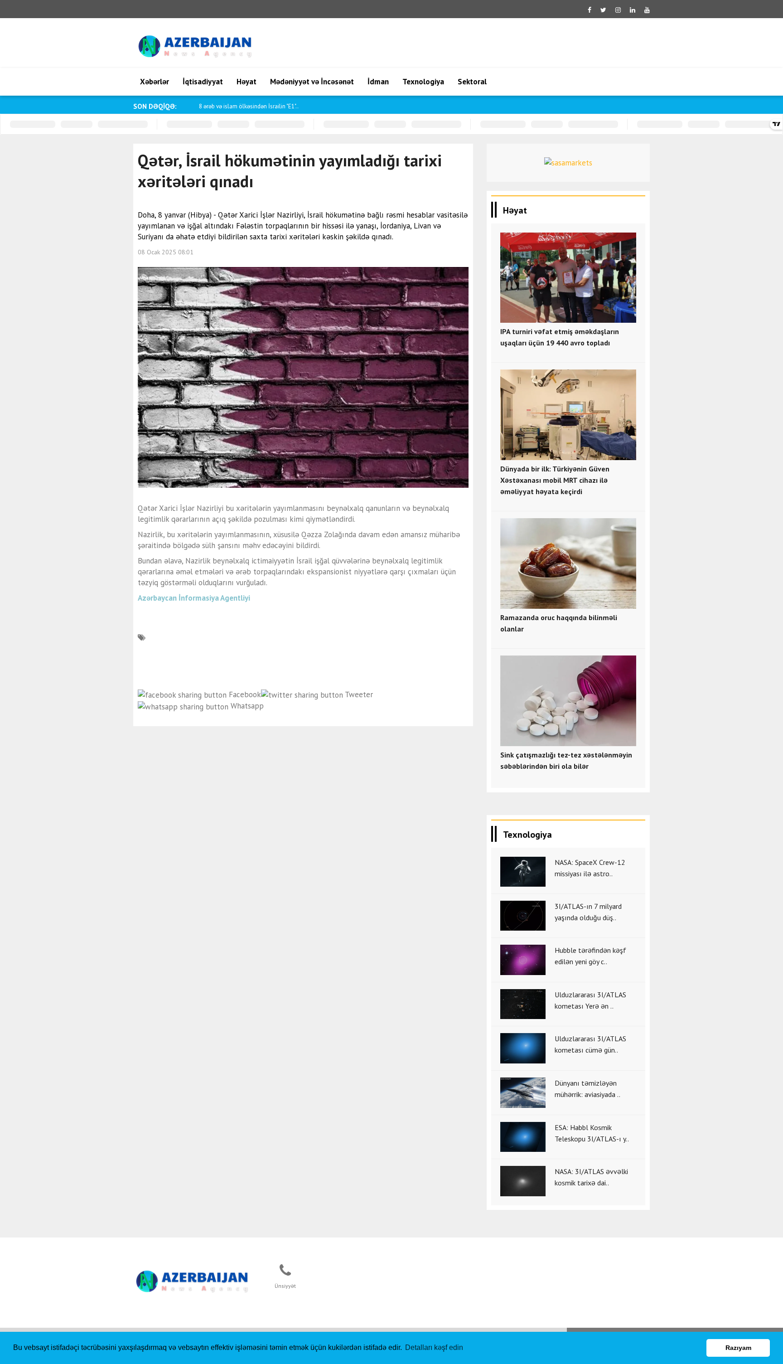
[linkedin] (632, 10)
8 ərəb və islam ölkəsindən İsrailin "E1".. (249, 106)
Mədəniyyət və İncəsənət (312, 82)
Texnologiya (423, 82)
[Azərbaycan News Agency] (192, 1280)
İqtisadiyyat (203, 82)
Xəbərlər (154, 82)
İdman (378, 82)
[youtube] (647, 10)
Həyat (246, 82)
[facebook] (589, 10)
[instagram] (618, 10)
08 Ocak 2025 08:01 (165, 252)
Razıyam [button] (738, 1347)
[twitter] (603, 10)
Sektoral (472, 82)
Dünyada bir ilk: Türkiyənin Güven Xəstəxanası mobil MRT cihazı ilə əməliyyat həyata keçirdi (554, 480)
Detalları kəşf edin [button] (434, 1347)
